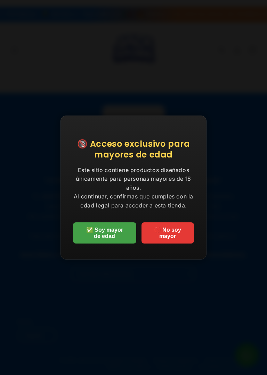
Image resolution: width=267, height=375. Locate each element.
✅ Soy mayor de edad (104, 233)
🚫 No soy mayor (167, 233)
